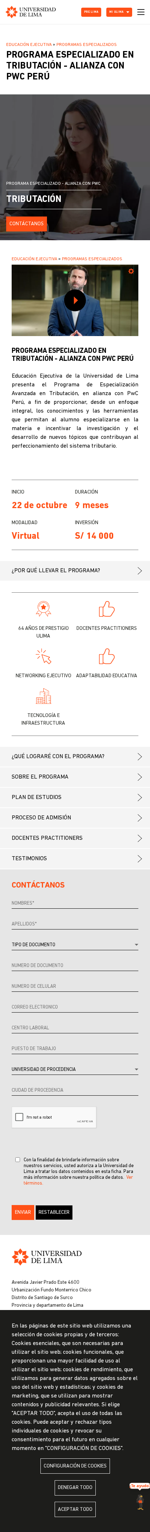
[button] (23, 1212)
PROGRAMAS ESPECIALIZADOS (86, 45)
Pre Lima (91, 12)
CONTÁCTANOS (26, 224)
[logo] (30, 12)
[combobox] (75, 945)
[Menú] (141, 12)
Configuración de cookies (75, 1466)
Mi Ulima (116, 12)
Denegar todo (75, 1487)
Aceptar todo (75, 1509)
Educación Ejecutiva (29, 45)
